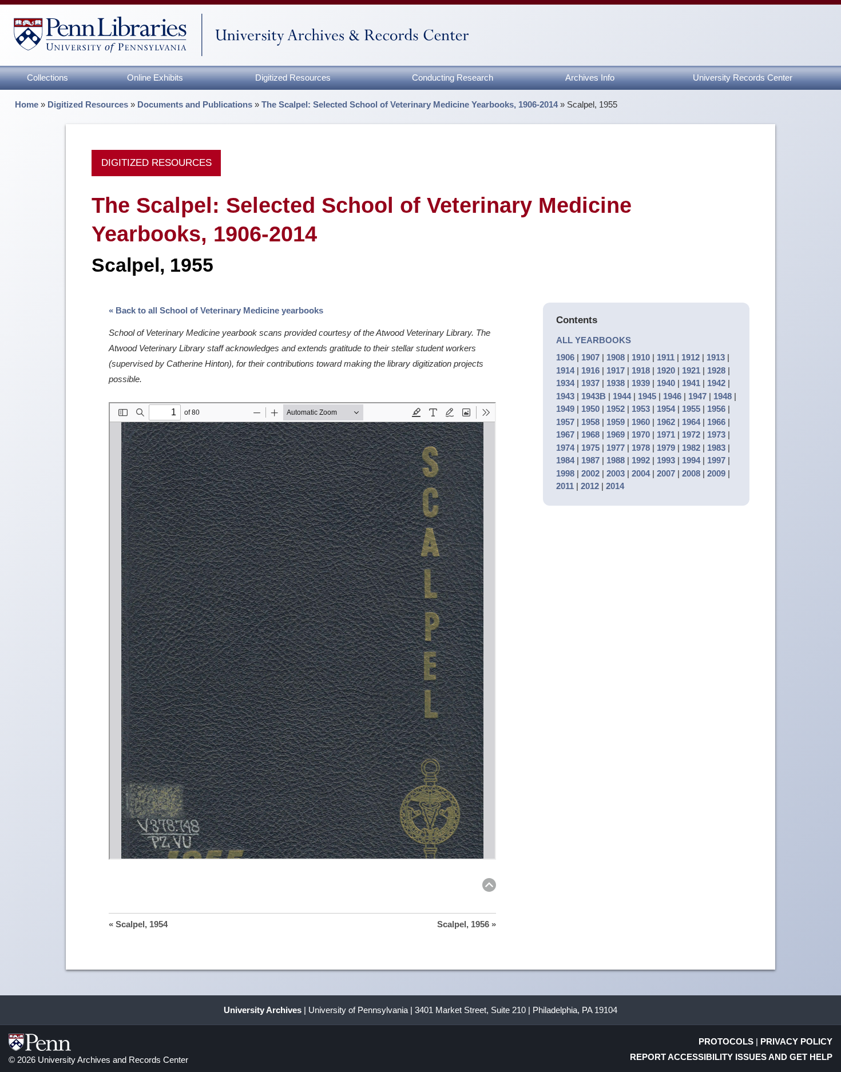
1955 (691, 409)
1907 (590, 357)
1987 (590, 460)
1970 (641, 434)
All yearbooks (593, 340)
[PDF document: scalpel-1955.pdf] (302, 631)
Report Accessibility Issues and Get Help (731, 1057)
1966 (716, 422)
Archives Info (589, 77)
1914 (565, 370)
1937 (590, 383)
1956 (716, 409)
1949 (565, 409)
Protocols (726, 1041)
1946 (672, 396)
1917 (615, 370)
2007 (666, 473)
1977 (615, 447)
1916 (590, 370)
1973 (716, 434)
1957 (565, 422)
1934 (565, 383)
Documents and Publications (194, 104)
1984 (565, 460)
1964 (691, 422)
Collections (47, 77)
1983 (716, 447)
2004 (641, 473)
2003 (615, 473)
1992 (641, 460)
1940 (666, 383)
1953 (641, 409)
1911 (666, 357)
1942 (716, 383)
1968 (590, 434)
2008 (691, 473)
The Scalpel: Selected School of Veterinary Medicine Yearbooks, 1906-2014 (409, 104)
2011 (565, 486)
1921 (691, 370)
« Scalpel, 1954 (138, 924)
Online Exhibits (155, 77)
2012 (590, 486)
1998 (565, 473)
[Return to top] (489, 887)
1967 (565, 434)
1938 (615, 383)
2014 (615, 486)
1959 (615, 422)
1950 (590, 409)
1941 (691, 383)
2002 (590, 473)
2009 (716, 473)
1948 (722, 396)
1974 (565, 447)
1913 (716, 357)
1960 (641, 422)
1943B (593, 396)
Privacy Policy (796, 1041)
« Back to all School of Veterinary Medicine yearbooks (216, 310)
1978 (641, 447)
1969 (615, 434)
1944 (622, 396)
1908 (615, 357)
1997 (716, 460)
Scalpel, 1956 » (466, 924)
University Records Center (742, 77)
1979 (666, 447)
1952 (615, 409)
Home (26, 104)
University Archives (263, 1010)
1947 (697, 396)
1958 (590, 422)
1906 (565, 357)
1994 (691, 460)
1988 (615, 460)
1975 (590, 447)
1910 (641, 357)
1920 (666, 370)
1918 (641, 370)
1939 (641, 383)
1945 (647, 396)
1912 (690, 357)
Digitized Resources (293, 77)
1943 (565, 396)
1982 (691, 447)
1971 (666, 434)
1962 (666, 422)
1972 (691, 434)
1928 (716, 370)
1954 (666, 409)
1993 (666, 460)
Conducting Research (452, 77)
